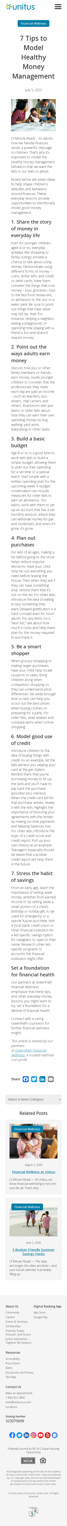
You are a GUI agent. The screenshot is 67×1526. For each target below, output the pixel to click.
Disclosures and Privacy (20, 1372)
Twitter (34, 1079)
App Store (40, 1312)
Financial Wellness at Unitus (33, 1172)
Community (12, 1312)
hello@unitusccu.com (18, 1402)
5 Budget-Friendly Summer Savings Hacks (33, 1251)
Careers (10, 1317)
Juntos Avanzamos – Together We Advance (18, 1340)
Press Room (13, 1363)
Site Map (11, 1377)
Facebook (25, 1079)
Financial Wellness (33, 23)
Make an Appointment (19, 1393)
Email (50, 1079)
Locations (11, 1407)
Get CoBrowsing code (33, 1512)
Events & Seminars (17, 1321)
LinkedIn (42, 1079)
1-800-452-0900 (15, 1397)
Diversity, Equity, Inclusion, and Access (18, 1332)
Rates (9, 1368)
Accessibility (13, 1359)
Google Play (40, 1317)
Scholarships (13, 1326)
